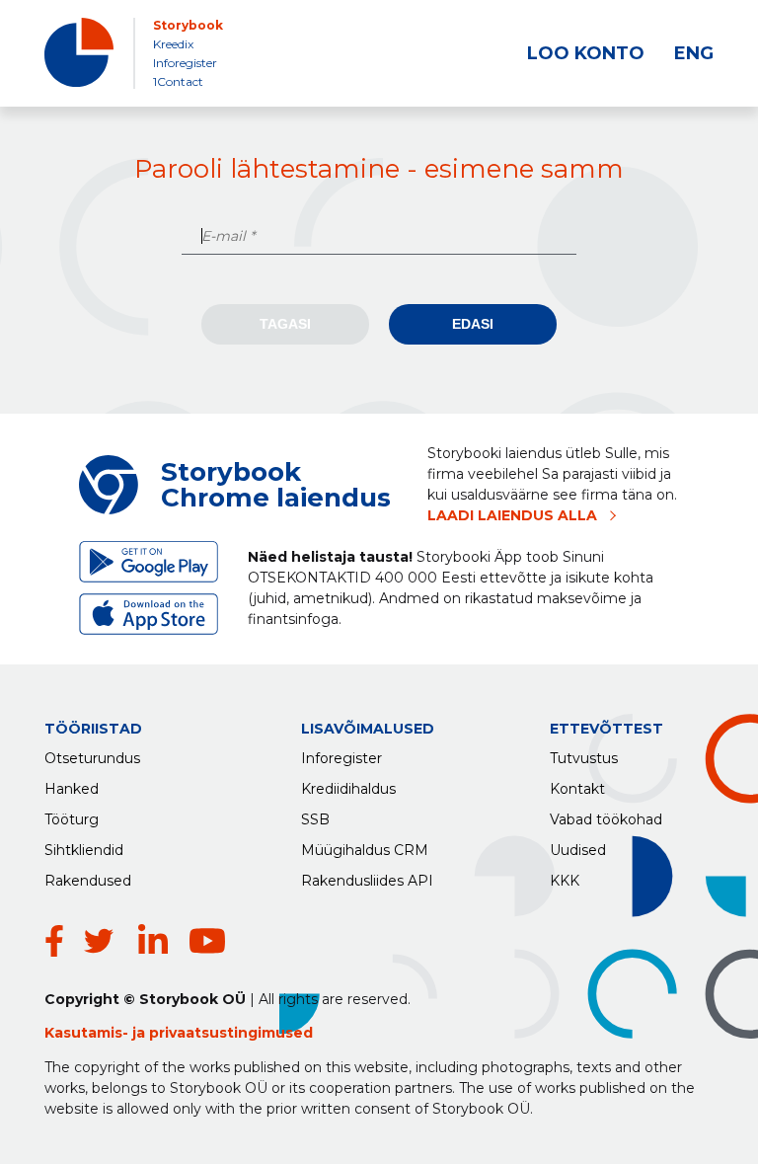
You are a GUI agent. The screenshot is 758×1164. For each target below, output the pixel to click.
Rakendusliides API (367, 881)
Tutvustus (584, 758)
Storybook (188, 25)
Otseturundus (92, 758)
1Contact (178, 81)
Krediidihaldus (348, 789)
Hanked (71, 789)
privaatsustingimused (231, 1033)
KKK (564, 881)
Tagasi (285, 324)
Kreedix (173, 44)
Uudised (578, 850)
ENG (694, 53)
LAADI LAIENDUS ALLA (512, 515)
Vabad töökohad (606, 819)
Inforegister (185, 62)
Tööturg (71, 819)
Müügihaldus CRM (364, 850)
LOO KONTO (585, 53)
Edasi (472, 324)
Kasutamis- (88, 1033)
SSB (315, 819)
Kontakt (577, 789)
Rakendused (87, 881)
